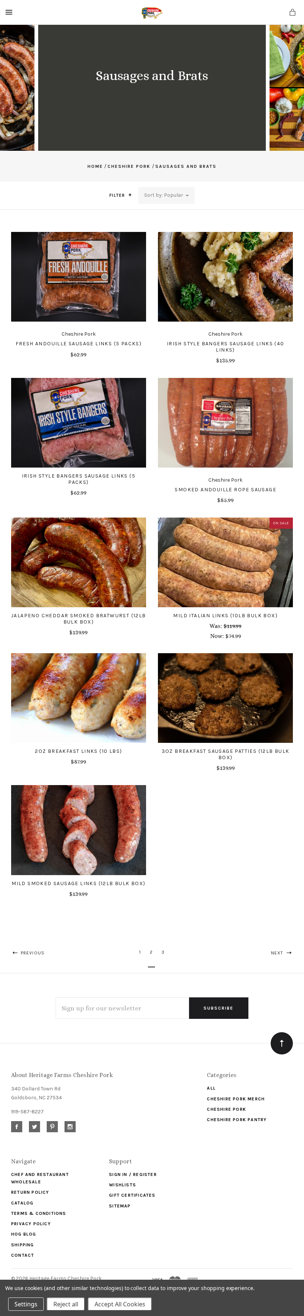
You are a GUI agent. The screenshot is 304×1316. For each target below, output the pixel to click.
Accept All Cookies (120, 1304)
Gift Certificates (132, 1195)
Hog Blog (23, 1234)
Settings (25, 1304)
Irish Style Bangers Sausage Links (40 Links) (225, 346)
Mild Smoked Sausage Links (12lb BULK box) (78, 883)
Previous (31, 953)
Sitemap (119, 1206)
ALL (211, 1088)
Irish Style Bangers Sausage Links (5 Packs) (78, 479)
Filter (117, 195)
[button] (130, 195)
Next (278, 953)
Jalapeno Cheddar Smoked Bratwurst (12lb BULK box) (78, 618)
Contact (22, 1255)
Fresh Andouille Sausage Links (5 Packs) (79, 343)
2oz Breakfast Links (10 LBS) (78, 751)
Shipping (22, 1244)
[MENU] (10, 12)
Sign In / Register (133, 1174)
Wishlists (122, 1184)
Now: (217, 635)
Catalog (22, 1203)
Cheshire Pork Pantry (237, 1119)
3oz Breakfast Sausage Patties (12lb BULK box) (226, 754)
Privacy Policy (31, 1223)
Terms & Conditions (38, 1213)
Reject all (65, 1304)
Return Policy (30, 1192)
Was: (216, 625)
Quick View (78, 280)
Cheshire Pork (226, 1109)
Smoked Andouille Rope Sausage (225, 489)
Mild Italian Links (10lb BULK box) (225, 615)
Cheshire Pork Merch (236, 1098)
